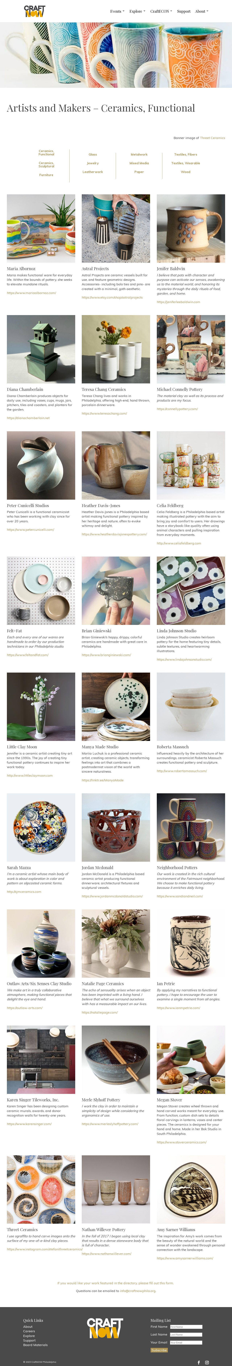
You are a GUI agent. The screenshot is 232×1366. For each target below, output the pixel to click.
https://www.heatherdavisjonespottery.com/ (114, 534)
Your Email (159, 1342)
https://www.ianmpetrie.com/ (178, 1008)
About (200, 11)
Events (115, 11)
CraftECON (159, 11)
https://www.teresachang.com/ (104, 413)
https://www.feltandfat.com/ (27, 655)
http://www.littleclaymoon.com (30, 775)
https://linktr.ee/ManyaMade (103, 780)
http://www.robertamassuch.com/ (182, 771)
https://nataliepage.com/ (100, 1012)
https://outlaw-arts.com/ (24, 1008)
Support (183, 11)
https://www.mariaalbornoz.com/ (31, 293)
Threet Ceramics (212, 138)
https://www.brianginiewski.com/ (106, 655)
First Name (159, 1326)
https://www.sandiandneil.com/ (180, 896)
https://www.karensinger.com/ (29, 1124)
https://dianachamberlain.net (28, 418)
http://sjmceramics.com (24, 892)
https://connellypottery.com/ (177, 409)
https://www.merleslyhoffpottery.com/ (110, 1124)
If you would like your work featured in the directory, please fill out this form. (116, 1283)
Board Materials (35, 1345)
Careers (29, 1331)
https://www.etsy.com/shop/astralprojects (112, 297)
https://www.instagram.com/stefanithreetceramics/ (45, 1249)
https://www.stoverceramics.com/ (181, 1142)
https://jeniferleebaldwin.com (178, 302)
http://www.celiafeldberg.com (179, 543)
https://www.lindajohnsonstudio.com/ (184, 659)
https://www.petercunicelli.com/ (30, 530)
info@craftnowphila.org (138, 1291)
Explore (136, 11)
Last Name (159, 1334)
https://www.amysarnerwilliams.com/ (185, 1258)
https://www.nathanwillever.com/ (106, 1254)
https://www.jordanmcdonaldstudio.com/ (112, 896)
